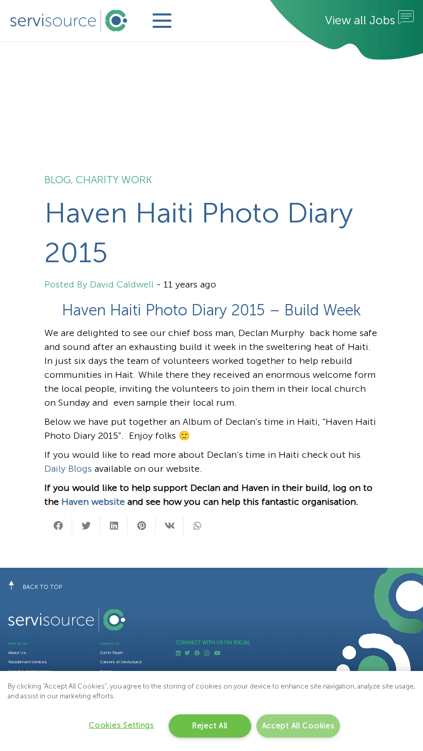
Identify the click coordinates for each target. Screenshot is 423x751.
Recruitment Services (27, 661)
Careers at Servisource (121, 661)
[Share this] (58, 525)
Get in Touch (111, 652)
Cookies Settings (121, 725)
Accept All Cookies (298, 725)
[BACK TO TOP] (15, 587)
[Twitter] (187, 653)
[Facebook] (197, 653)
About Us (17, 652)
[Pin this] (142, 525)
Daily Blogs (68, 468)
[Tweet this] (86, 525)
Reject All (209, 725)
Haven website (92, 501)
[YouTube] (217, 653)
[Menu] (161, 21)
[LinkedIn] (178, 653)
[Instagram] (206, 653)
